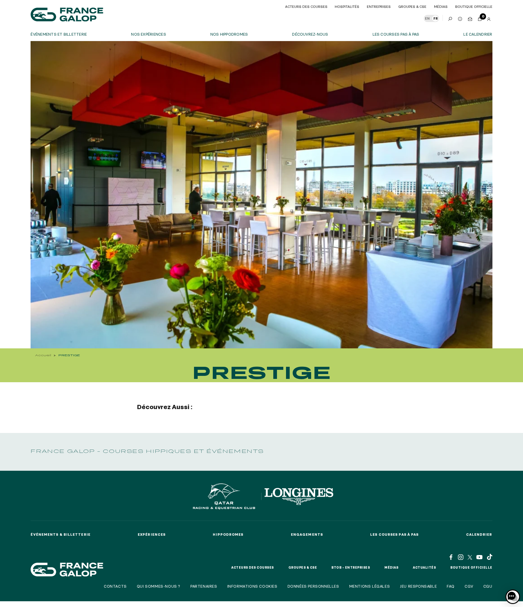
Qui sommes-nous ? (158, 586)
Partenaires (203, 586)
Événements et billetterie (59, 34)
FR (435, 18)
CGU (487, 586)
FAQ (451, 586)
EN (427, 18)
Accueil (43, 355)
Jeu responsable (418, 586)
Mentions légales (369, 586)
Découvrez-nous (310, 34)
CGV (469, 586)
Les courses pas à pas (396, 34)
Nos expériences (148, 34)
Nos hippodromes (229, 34)
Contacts (115, 586)
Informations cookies (252, 586)
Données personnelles (313, 586)
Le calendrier (477, 34)
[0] (480, 18)
